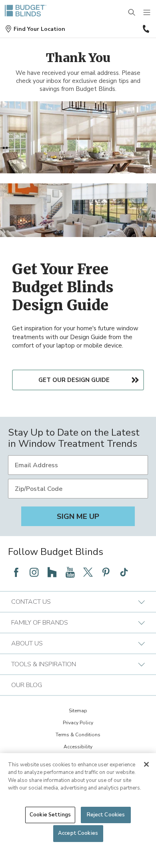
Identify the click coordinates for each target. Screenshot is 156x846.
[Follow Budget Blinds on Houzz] (52, 572)
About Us (27, 643)
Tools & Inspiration (43, 664)
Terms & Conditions (78, 734)
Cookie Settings (50, 814)
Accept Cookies (78, 833)
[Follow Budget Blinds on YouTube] (70, 572)
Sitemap (78, 710)
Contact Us (31, 601)
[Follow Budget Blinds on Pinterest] (106, 572)
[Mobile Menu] (147, 13)
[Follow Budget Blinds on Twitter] (88, 572)
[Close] (146, 764)
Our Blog (26, 685)
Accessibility (78, 747)
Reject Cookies (106, 814)
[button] (35, 29)
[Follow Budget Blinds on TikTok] (124, 572)
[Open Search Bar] (132, 13)
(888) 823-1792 (145, 29)
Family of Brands (39, 622)
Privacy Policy (78, 722)
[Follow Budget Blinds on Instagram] (34, 572)
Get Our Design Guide (74, 380)
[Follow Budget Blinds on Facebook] (16, 572)
